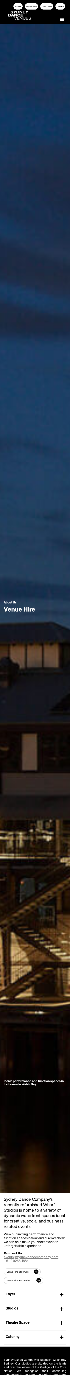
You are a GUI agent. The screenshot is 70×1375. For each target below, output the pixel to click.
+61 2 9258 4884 (16, 1261)
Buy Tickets (31, 6)
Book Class (47, 6)
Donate (60, 6)
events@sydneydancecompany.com (31, 1257)
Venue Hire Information (19, 1280)
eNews (18, 6)
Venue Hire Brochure (18, 1271)
